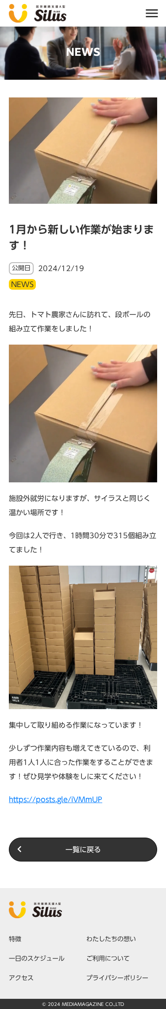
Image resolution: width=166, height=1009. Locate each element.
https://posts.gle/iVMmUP (55, 799)
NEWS (22, 284)
